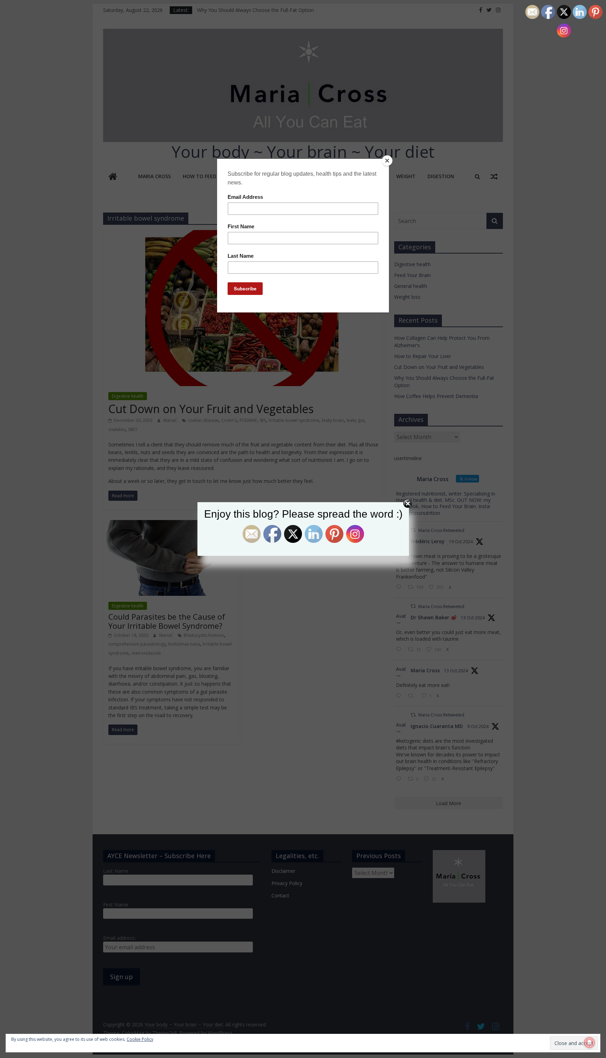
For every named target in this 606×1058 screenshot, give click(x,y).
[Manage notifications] (589, 1042)
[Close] (387, 160)
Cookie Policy (140, 1039)
